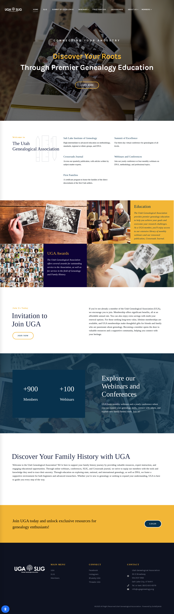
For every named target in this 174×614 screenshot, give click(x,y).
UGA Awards (58, 253)
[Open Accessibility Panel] (5, 609)
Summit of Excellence (125, 138)
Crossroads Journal (73, 156)
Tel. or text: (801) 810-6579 (144, 585)
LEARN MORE (87, 85)
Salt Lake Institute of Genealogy (80, 138)
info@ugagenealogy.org (143, 589)
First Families (70, 175)
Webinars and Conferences (128, 156)
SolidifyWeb (157, 606)
